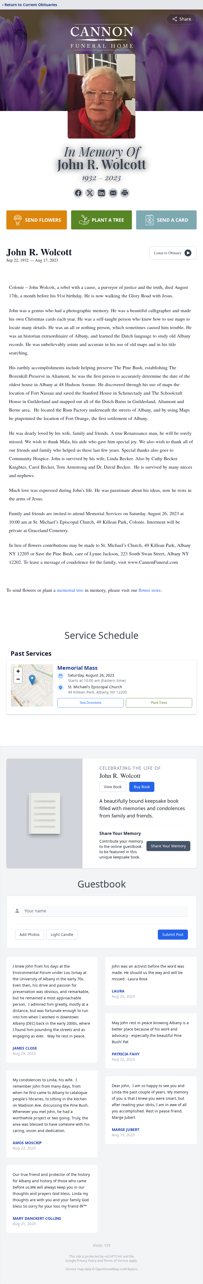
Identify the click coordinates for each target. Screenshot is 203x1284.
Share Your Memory (168, 845)
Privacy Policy (86, 1260)
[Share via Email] (113, 193)
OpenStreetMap (107, 1269)
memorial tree (70, 590)
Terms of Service (116, 1260)
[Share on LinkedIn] (101, 193)
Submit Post (172, 934)
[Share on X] (90, 193)
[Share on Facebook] (78, 193)
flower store (150, 590)
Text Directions (91, 702)
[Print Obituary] (125, 193)
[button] (32, 680)
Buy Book (142, 786)
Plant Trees (159, 702)
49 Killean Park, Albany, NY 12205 (97, 692)
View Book (113, 786)
